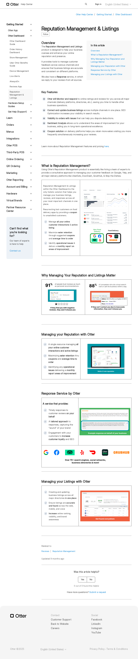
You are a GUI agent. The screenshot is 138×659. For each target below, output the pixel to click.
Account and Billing (16, 186)
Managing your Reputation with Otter (108, 66)
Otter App (13, 30)
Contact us (15, 250)
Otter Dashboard (123, 14)
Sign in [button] (98, 4)
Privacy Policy (97, 649)
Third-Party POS (15, 152)
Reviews (45, 551)
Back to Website (60, 624)
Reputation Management (64, 551)
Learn (9, 118)
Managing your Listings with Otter (107, 74)
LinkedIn (96, 624)
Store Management (18, 57)
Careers (55, 628)
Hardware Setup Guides (16, 105)
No (91, 579)
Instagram (96, 628)
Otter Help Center (84, 14)
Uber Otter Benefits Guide (19, 64)
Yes (82, 579)
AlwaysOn (14, 81)
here (106, 146)
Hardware (11, 193)
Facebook (96, 619)
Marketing (11, 173)
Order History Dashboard (16, 51)
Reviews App (16, 86)
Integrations (12, 138)
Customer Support (61, 619)
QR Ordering (13, 166)
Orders (10, 124)
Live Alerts (15, 76)
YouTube (96, 632)
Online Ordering (15, 159)
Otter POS (12, 145)
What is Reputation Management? (106, 55)
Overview (95, 50)
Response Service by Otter (103, 70)
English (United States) (117, 4)
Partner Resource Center (15, 209)
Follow (45, 34)
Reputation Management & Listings (17, 95)
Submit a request (97, 592)
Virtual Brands (14, 200)
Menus (10, 131)
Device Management (19, 71)
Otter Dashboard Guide (17, 42)
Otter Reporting (14, 179)
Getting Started (104, 14)
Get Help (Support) (17, 111)
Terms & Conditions (117, 649)
